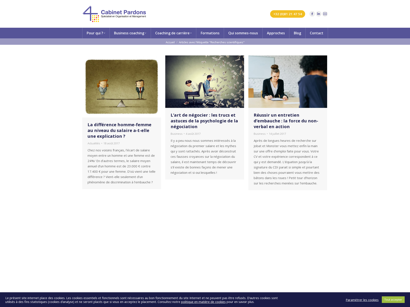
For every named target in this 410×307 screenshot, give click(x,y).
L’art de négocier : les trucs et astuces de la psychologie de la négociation (204, 120)
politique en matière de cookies (203, 302)
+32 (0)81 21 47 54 (287, 14)
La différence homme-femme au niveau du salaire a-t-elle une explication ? (119, 130)
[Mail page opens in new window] (325, 14)
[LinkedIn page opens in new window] (318, 14)
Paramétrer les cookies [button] (362, 300)
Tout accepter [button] (393, 299)
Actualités (94, 143)
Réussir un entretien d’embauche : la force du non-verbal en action (286, 120)
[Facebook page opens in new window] (312, 14)
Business (177, 134)
